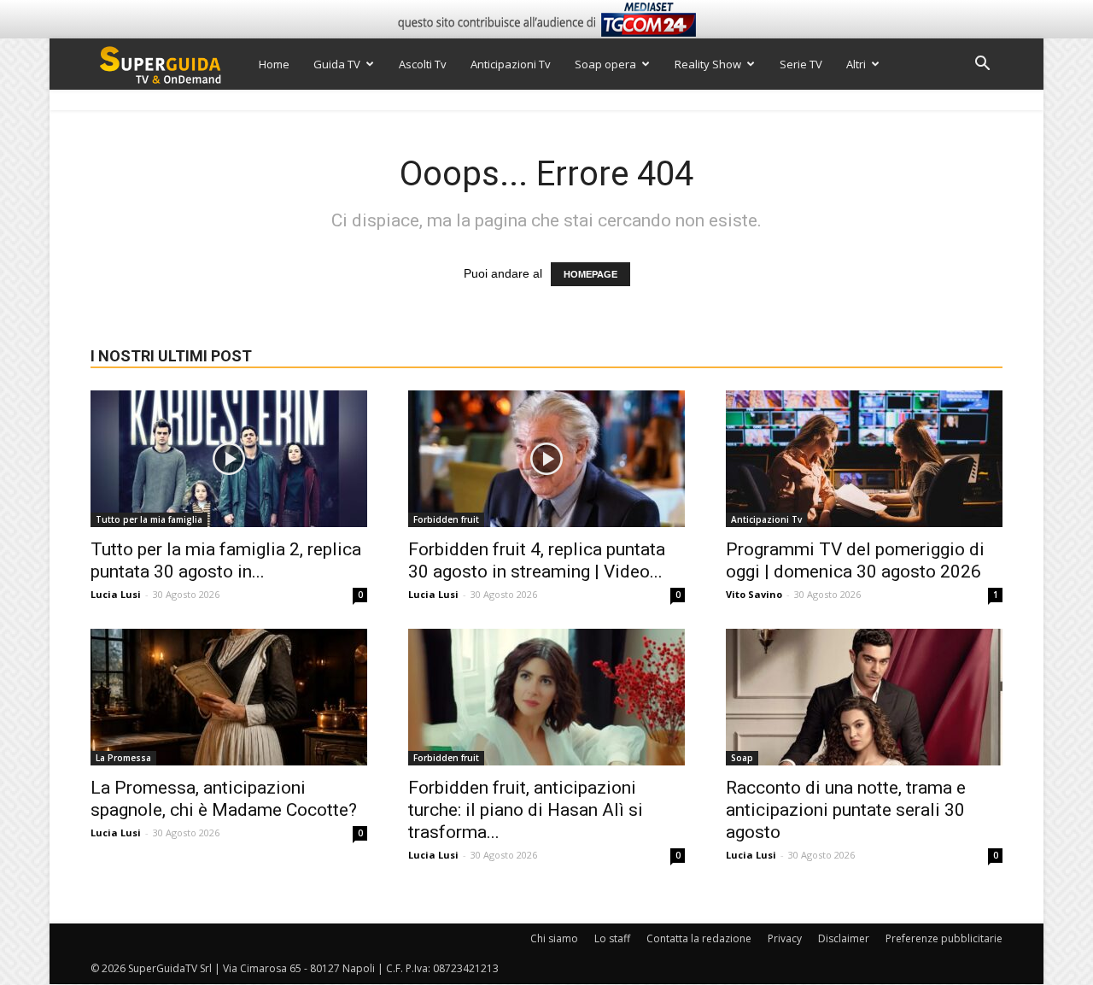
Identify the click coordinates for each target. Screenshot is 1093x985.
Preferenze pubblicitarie (944, 938)
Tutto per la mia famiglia (149, 519)
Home (274, 64)
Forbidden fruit (446, 519)
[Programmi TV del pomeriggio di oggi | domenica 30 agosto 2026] (864, 458)
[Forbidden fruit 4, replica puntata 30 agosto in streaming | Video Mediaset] (546, 458)
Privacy (785, 938)
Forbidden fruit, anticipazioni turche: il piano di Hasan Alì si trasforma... (525, 809)
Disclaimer (843, 938)
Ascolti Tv (423, 64)
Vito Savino (754, 594)
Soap (742, 758)
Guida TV (336, 64)
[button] (981, 65)
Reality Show (708, 64)
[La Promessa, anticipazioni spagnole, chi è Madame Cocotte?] (229, 697)
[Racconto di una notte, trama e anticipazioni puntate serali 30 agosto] (864, 697)
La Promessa (123, 758)
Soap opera (605, 64)
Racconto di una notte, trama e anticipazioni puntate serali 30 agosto (846, 809)
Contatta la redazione (698, 938)
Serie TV (801, 64)
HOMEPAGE (590, 274)
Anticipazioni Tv (511, 64)
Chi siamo (554, 938)
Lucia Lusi (116, 594)
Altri (856, 64)
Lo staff (612, 938)
